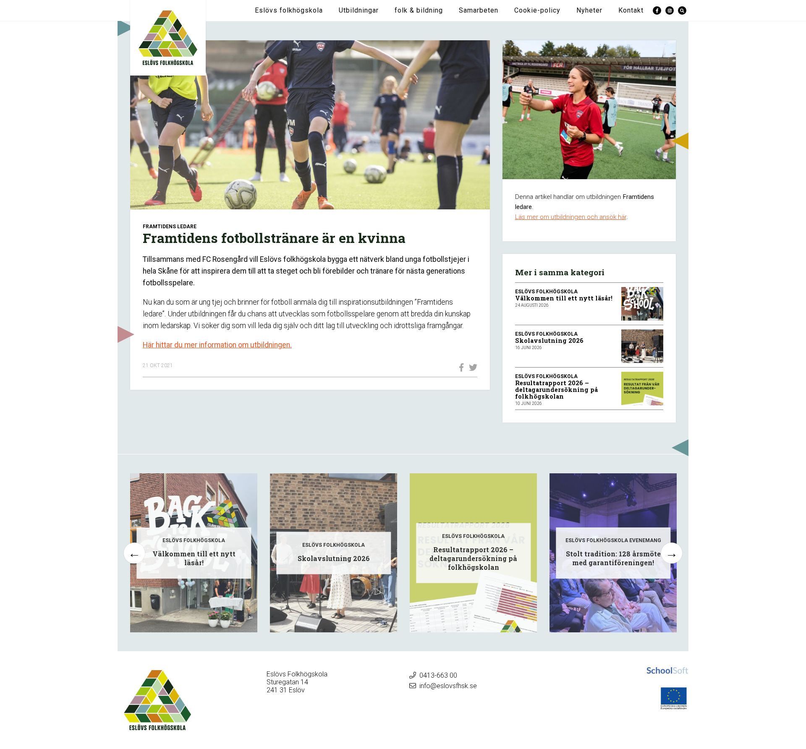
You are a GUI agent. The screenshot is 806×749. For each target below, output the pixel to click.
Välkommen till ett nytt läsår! (563, 298)
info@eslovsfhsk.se (448, 686)
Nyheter (589, 10)
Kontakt (631, 10)
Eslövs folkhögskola (289, 10)
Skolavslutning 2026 (549, 340)
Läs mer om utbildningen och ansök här (570, 217)
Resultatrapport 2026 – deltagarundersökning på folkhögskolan (556, 389)
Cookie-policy (537, 10)
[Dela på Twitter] (471, 368)
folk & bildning (419, 10)
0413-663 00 (438, 675)
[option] (194, 553)
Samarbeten (478, 10)
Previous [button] (134, 553)
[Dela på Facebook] (459, 368)
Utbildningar (359, 10)
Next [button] (671, 553)
